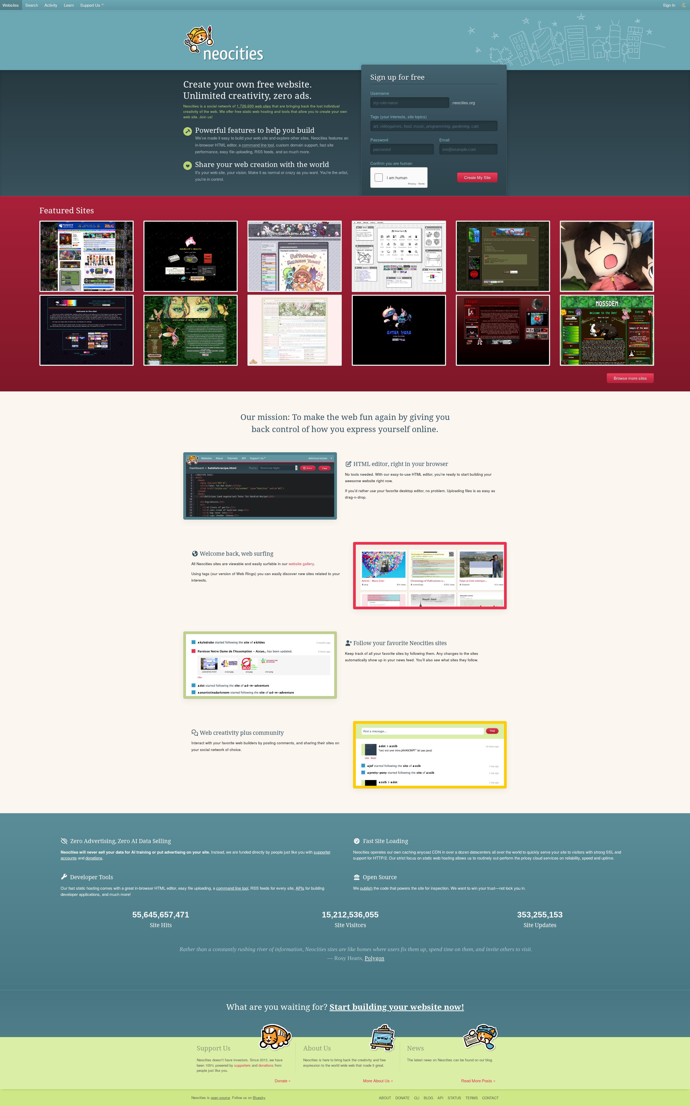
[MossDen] (607, 330)
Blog (428, 1097)
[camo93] (503, 256)
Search (31, 5)
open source (220, 1097)
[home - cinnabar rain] (86, 330)
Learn (69, 5)
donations (93, 858)
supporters (242, 1065)
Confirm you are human (391, 163)
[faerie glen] (190, 330)
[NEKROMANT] (399, 330)
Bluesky (259, 1097)
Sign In (669, 5)
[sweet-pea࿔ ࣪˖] (294, 330)
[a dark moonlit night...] (503, 330)
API (440, 1097)
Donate (281, 1080)
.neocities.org (463, 102)
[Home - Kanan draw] (607, 256)
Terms (471, 1097)
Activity (50, 5)
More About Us (376, 1080)
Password (379, 139)
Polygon (374, 958)
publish (366, 888)
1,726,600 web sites (254, 106)
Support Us (90, 5)
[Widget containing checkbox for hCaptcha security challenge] (398, 177)
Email (444, 139)
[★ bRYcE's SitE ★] (86, 256)
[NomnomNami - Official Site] (294, 256)
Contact (490, 1097)
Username (379, 93)
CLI (416, 1097)
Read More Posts (476, 1080)
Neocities (198, 1097)
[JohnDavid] (190, 256)
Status (454, 1097)
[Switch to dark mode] (684, 5)
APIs (300, 888)
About (385, 1097)
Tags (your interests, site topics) (398, 116)
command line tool (258, 145)
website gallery (301, 563)
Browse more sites (630, 378)
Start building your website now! (397, 1007)
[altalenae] (399, 256)
